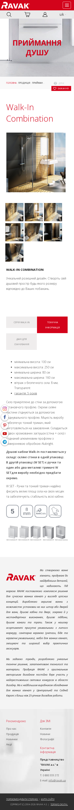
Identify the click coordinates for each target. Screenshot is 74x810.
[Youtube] (4, 433)
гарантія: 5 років (25, 393)
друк (61, 83)
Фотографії (47, 739)
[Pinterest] (4, 425)
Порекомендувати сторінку (22, 799)
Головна (11, 82)
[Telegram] (4, 442)
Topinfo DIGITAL (59, 804)
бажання (63, 88)
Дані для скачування (21, 341)
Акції (9, 744)
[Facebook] (4, 417)
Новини (45, 734)
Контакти (45, 728)
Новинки (11, 739)
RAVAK (15, 5)
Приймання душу (42, 82)
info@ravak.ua (57, 780)
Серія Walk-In (22, 322)
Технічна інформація (52, 325)
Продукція (24, 82)
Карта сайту (47, 799)
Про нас (11, 728)
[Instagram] (4, 408)
